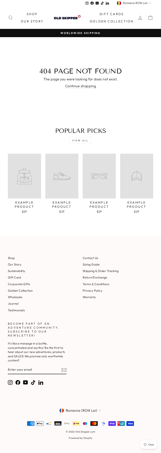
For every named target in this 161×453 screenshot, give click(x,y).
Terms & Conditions (96, 284)
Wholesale (15, 297)
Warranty (89, 297)
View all (80, 140)
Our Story (32, 21)
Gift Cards (112, 14)
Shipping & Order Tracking (101, 271)
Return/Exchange (95, 277)
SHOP (32, 14)
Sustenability (16, 271)
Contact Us (90, 258)
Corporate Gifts (19, 284)
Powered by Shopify (80, 437)
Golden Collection (112, 21)
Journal (13, 303)
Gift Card (14, 277)
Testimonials (16, 310)
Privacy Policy (92, 290)
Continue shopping (80, 86)
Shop (11, 258)
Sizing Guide (91, 264)
